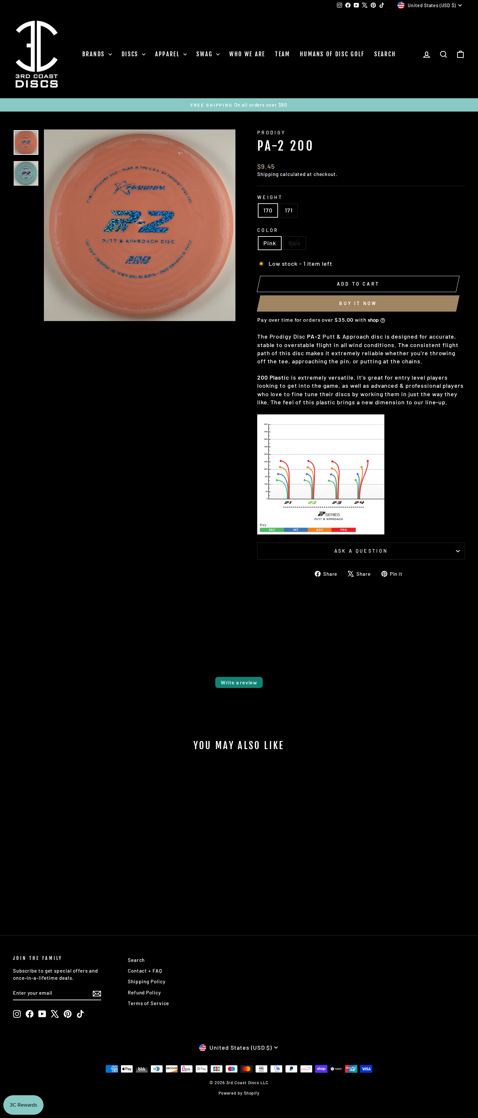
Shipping (268, 174)
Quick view (67, 867)
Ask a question (361, 551)
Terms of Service (148, 1003)
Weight (270, 197)
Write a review (239, 682)
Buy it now (358, 303)
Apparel (168, 54)
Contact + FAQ (145, 971)
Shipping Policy (147, 981)
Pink (269, 243)
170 (267, 210)
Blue (294, 243)
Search (385, 54)
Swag (205, 54)
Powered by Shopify (239, 1093)
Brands (94, 54)
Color (268, 230)
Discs (131, 54)
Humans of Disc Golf (332, 54)
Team (282, 54)
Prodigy (271, 132)
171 (289, 210)
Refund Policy (144, 992)
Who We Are (247, 54)
